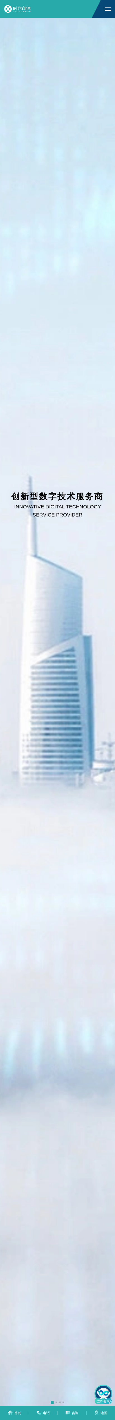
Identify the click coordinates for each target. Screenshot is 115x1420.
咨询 (75, 1413)
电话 (46, 1413)
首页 (17, 1413)
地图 (103, 1413)
